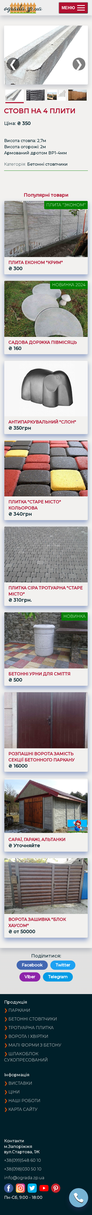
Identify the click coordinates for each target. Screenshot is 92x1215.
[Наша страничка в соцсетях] (10, 1191)
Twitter (62, 965)
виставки (20, 1083)
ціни (14, 1092)
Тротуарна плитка (31, 1027)
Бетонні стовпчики (32, 1019)
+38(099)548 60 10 (22, 1160)
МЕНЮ (68, 8)
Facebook (32, 965)
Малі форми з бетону (34, 1045)
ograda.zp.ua (23, 8)
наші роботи (24, 1100)
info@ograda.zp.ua (24, 1177)
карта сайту (23, 1109)
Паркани (19, 1010)
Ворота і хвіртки (28, 1036)
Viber (30, 976)
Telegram (58, 976)
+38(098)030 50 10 (22, 1169)
